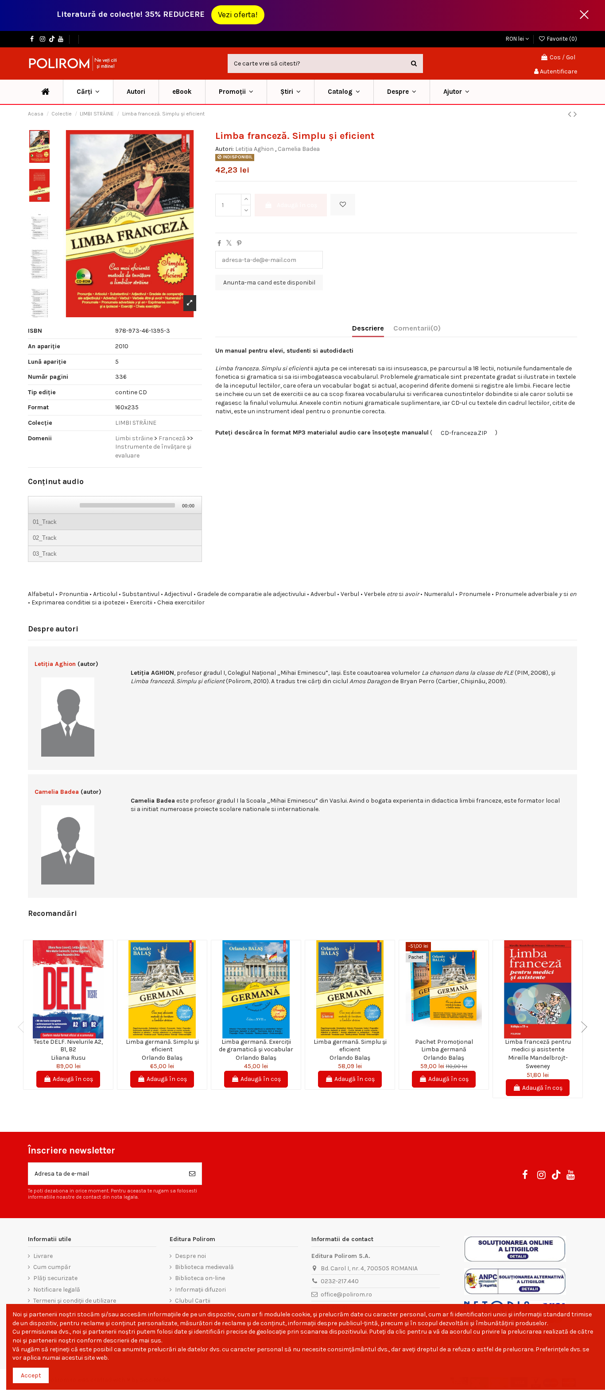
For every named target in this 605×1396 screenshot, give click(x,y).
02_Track (45, 538)
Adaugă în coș (297, 205)
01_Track (45, 522)
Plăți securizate (55, 1278)
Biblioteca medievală (204, 1267)
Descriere (368, 328)
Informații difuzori (200, 1289)
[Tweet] (229, 243)
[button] (236, 92)
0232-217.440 (340, 1281)
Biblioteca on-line (200, 1278)
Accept (31, 1375)
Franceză (172, 438)
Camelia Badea (299, 149)
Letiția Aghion (254, 149)
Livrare (43, 1256)
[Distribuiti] (219, 243)
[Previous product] (571, 114)
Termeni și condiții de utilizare (74, 1300)
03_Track (45, 553)
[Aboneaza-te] (192, 1173)
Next (581, 1027)
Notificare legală (56, 1289)
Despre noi (190, 1256)
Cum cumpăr (52, 1267)
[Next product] (575, 114)
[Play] (54, 505)
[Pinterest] (239, 243)
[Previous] (39, 505)
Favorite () (561, 38)
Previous (23, 1027)
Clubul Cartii (192, 1300)
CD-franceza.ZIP (464, 433)
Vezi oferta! (238, 14)
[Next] (68, 505)
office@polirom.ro (346, 1294)
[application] (115, 529)
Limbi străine (134, 438)
